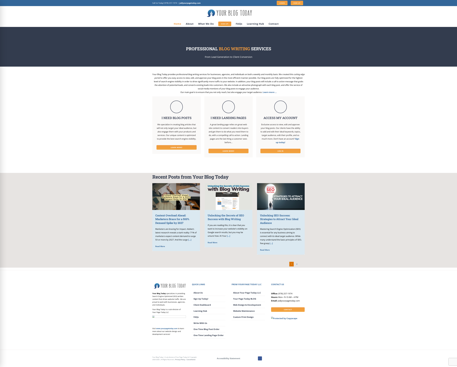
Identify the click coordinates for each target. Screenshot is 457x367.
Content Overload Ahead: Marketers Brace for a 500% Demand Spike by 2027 (172, 196)
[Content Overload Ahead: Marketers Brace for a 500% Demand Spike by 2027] (176, 196)
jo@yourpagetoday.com (190, 3)
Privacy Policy (180, 360)
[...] (189, 239)
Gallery (179, 196)
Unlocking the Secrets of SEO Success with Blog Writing (225, 196)
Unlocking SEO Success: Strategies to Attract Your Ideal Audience (277, 196)
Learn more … (270, 92)
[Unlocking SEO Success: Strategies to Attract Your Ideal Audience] (281, 196)
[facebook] (260, 358)
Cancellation (191, 360)
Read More (160, 246)
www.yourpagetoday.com (166, 328)
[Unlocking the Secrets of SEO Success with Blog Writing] (228, 196)
